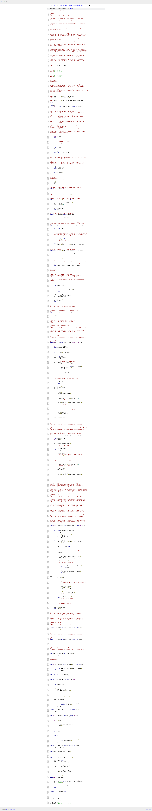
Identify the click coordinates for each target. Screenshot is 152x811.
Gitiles (7, 809)
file (71, 8)
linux (55, 5)
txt (147, 809)
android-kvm (50, 5)
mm (85, 5)
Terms (13, 809)
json (150, 809)
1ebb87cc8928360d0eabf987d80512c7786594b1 (70, 5)
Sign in (149, 1)
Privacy (10, 809)
